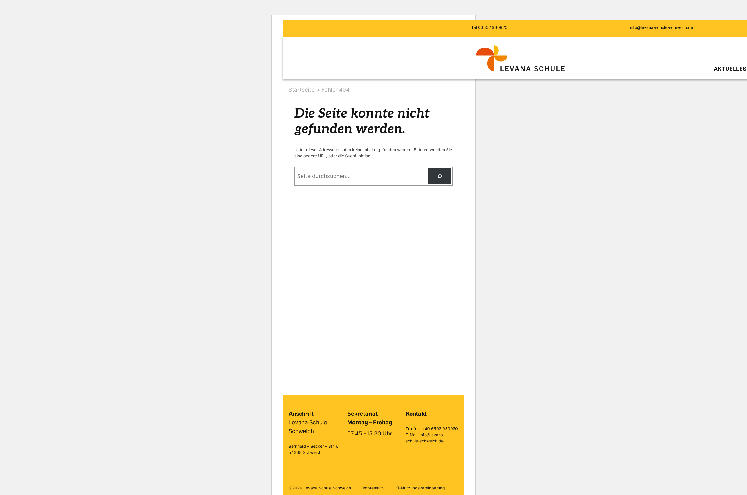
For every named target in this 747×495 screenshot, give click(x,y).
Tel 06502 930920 (489, 27)
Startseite (302, 89)
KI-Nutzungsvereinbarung (420, 487)
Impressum (373, 487)
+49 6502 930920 (440, 428)
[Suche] (439, 176)
